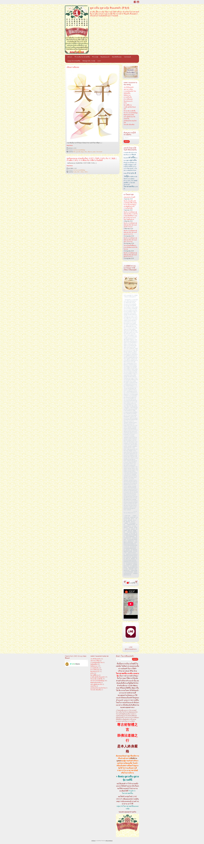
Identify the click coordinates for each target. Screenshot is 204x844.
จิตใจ (125, 154)
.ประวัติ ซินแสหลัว (129, 87)
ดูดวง (128, 160)
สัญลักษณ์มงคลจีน (129, 114)
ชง (128, 154)
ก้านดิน (74, 172)
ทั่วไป (125, 103)
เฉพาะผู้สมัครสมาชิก (129, 116)
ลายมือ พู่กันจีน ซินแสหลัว (130, 108)
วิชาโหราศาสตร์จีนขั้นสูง (79, 150)
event (99, 61)
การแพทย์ (126, 152)
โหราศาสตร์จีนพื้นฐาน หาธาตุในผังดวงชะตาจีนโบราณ (130, 247)
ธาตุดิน (126, 164)
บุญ (133, 166)
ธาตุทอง (130, 164)
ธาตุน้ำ (134, 164)
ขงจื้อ (129, 152)
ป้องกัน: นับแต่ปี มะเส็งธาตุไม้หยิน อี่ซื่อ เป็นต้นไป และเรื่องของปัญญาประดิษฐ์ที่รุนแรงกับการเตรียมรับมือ (130, 204)
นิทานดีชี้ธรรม (128, 105)
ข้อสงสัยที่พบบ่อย (116, 57)
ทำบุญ (125, 162)
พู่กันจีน (131, 168)
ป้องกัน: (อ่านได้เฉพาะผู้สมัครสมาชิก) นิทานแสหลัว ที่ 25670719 (130, 232)
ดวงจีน (132, 157)
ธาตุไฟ (125, 166)
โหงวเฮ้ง (132, 182)
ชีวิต (130, 154)
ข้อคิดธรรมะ (127, 95)
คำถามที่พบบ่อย (128, 99)
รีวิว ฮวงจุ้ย (95, 57)
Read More (70, 145)
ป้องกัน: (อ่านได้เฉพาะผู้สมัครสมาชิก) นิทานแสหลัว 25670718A (130, 239)
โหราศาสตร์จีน (129, 186)
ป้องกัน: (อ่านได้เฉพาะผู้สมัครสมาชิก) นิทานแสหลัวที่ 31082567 (130, 225)
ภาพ (134, 168)
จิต (136, 152)
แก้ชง (132, 180)
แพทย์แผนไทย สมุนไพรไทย (130, 121)
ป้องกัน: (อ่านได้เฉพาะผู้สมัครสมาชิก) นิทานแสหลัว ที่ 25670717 (130, 254)
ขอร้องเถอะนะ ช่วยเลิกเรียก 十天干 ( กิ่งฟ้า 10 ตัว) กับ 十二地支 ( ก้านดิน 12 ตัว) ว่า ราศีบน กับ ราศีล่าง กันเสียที (92, 159)
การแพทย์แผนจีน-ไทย (130, 91)
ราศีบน (82, 172)
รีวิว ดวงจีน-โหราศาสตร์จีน (82, 57)
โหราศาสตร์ (99, 151)
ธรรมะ (132, 162)
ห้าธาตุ (129, 173)
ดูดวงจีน (78, 151)
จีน (127, 154)
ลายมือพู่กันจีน (130, 170)
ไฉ (135, 186)
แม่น (129, 182)
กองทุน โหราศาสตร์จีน (73, 61)
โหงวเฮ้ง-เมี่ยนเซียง (129, 124)
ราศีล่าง (86, 172)
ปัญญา (82, 151)
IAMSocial (93, 840)
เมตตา (94, 151)
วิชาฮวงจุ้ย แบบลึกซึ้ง (129, 111)
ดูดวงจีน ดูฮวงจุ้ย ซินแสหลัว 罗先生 (110, 7)
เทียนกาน (90, 151)
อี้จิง (133, 173)
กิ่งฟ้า (74, 151)
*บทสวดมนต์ (127, 57)
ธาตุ (135, 162)
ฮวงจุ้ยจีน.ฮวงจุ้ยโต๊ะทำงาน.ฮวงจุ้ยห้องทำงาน (130, 178)
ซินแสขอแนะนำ (105, 57)
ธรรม (128, 162)
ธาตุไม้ (130, 166)
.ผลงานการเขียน (128, 89)
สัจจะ (86, 151)
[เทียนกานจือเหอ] (92, 105)
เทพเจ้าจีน (126, 118)
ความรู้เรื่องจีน (128, 97)
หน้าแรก (69, 57)
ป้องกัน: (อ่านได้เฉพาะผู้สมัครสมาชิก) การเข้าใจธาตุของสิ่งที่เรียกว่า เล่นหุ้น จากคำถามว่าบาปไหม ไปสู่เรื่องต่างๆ (130, 215)
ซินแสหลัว (126, 157)
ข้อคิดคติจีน (127, 93)
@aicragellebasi (109, 840)
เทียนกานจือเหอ (73, 67)
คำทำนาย (133, 152)
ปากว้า (125, 168)
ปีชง (128, 168)
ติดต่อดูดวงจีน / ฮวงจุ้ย (89, 61)
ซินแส (134, 154)
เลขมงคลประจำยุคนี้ (129, 197)
